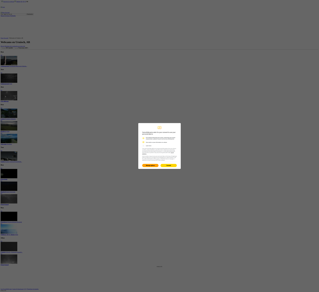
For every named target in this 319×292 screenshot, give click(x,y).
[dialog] (159, 146)
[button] (159, 146)
